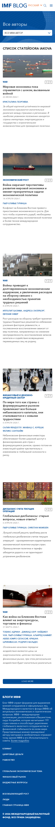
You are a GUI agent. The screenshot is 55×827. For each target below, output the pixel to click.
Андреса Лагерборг (34, 311)
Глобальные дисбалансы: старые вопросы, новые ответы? (26, 517)
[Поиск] (45, 5)
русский (33, 5)
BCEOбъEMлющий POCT (16, 794)
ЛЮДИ (6, 799)
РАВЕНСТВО (9, 760)
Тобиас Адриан (12, 632)
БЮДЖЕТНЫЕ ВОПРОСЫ (15, 782)
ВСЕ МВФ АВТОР (14, 33)
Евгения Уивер (10, 314)
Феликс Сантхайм (13, 431)
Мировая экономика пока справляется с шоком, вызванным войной (26, 90)
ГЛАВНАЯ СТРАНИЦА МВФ (16, 805)
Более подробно (20, 741)
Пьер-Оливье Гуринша (15, 203)
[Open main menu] (51, 5)
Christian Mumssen (38, 527)
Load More (27, 681)
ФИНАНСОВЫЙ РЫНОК (14, 777)
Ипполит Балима (12, 311)
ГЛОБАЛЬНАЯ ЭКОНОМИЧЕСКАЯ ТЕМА (22, 771)
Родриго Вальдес (28, 642)
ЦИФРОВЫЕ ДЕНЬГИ (13, 754)
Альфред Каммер (42, 635)
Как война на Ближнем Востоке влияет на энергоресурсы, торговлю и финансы (24, 620)
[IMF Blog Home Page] (14, 5)
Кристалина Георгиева (15, 102)
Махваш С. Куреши (33, 427)
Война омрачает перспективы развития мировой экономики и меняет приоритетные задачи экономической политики (25, 190)
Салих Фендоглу (12, 427)
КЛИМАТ (7, 748)
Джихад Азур (29, 632)
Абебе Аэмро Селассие (15, 638)
